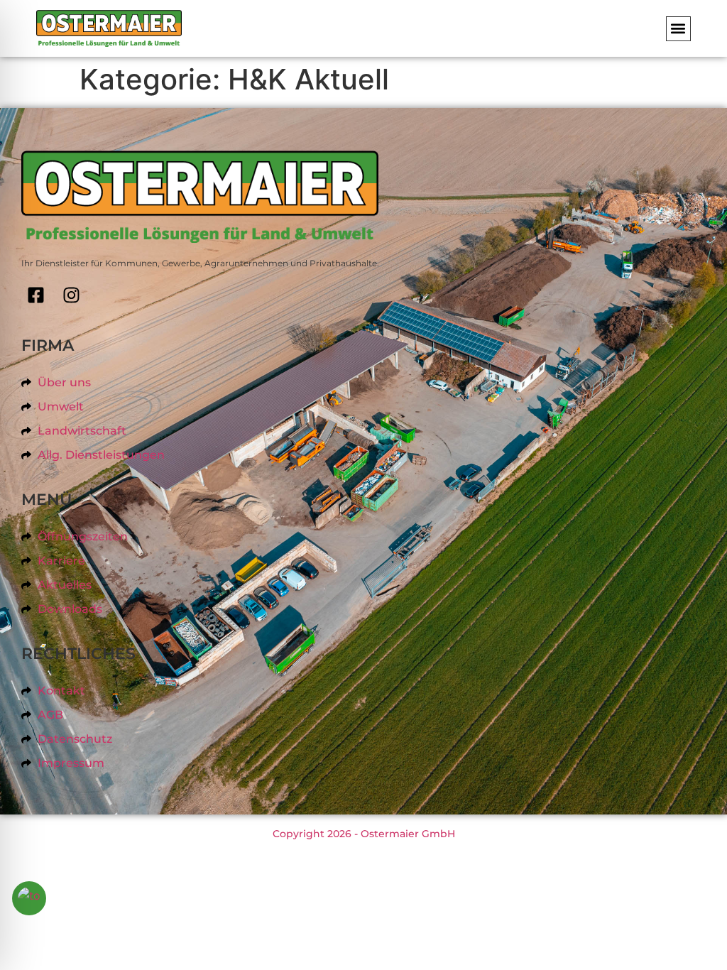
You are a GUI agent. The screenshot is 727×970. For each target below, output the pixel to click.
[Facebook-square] (35, 295)
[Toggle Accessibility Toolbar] (29, 898)
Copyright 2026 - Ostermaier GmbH (364, 833)
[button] (678, 28)
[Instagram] (71, 295)
